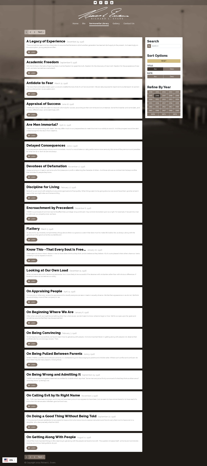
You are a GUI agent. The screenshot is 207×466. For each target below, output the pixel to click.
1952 (164, 99)
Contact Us (129, 23)
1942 (164, 92)
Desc (172, 69)
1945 (150, 96)
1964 (177, 107)
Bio (83, 23)
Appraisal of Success (43, 104)
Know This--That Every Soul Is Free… (56, 249)
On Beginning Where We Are (50, 312)
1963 (170, 107)
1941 (157, 92)
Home (75, 23)
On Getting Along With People (51, 437)
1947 (164, 96)
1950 (150, 99)
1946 (157, 96)
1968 (170, 110)
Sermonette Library (99, 23)
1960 (150, 107)
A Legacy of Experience (45, 41)
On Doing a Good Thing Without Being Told (61, 416)
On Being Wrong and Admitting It (53, 374)
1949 (177, 96)
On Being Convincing (43, 333)
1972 (175, 114)
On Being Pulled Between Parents (54, 354)
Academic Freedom (42, 62)
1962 (164, 107)
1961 (157, 107)
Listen (32, 52)
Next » (41, 32)
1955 (150, 103)
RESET (163, 61)
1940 (150, 92)
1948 (170, 96)
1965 (150, 110)
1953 (170, 99)
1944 (177, 92)
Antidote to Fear (39, 83)
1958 (170, 103)
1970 (153, 114)
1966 (157, 110)
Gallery (116, 23)
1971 (164, 114)
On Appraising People (44, 291)
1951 (157, 99)
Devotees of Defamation (46, 166)
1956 (157, 103)
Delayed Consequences (45, 145)
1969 (177, 110)
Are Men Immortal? (42, 125)
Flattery (33, 229)
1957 (164, 103)
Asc (155, 69)
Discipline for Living (42, 187)
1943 (170, 92)
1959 (177, 103)
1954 (177, 99)
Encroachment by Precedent (49, 208)
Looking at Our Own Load (47, 270)
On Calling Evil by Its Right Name (53, 395)
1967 (164, 110)
